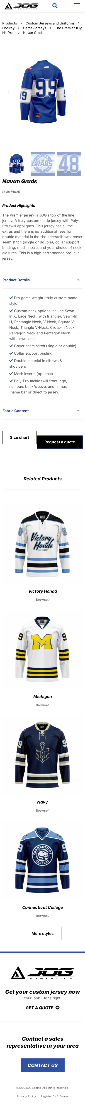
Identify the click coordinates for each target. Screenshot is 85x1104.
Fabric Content (15, 410)
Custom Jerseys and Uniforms (50, 23)
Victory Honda (42, 591)
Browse (42, 599)
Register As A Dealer (54, 1096)
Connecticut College (42, 907)
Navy (42, 802)
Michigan (42, 696)
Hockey (8, 28)
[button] (55, 6)
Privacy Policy (26, 1096)
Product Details (16, 280)
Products (9, 23)
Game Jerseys (34, 28)
